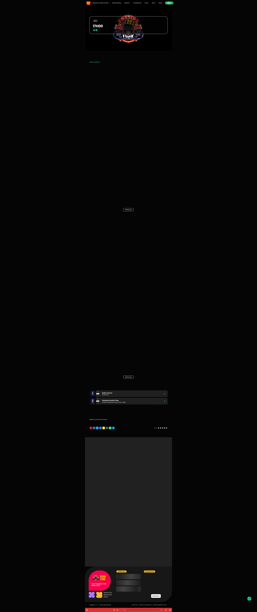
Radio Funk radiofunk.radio (127, 369)
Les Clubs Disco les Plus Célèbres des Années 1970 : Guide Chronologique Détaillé (128, 129)
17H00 (120, 540)
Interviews (94, 553)
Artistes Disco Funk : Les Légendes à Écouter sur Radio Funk (154, 163)
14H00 (93, 525)
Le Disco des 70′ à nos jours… (153, 95)
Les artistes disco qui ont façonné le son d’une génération (128, 95)
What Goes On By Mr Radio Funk (155, 369)
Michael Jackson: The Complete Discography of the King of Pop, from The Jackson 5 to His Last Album (158, 584)
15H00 (120, 525)
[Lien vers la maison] (88, 3)
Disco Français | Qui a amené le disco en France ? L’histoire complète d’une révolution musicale (101, 130)
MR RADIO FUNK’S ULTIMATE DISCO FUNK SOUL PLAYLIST (157, 576)
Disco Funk (93, 92)
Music (93, 366)
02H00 (93, 509)
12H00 (120, 509)
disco (95, 21)
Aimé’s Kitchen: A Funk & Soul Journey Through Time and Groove (127, 196)
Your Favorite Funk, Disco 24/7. (98, 585)
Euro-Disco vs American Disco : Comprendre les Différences (154, 129)
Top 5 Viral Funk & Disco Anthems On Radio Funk (99, 196)
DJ (122, 314)
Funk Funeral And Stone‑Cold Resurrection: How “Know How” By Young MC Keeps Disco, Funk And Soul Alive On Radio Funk (154, 197)
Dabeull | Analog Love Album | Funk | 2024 (157, 590)
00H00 (93, 540)
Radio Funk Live (96, 369)
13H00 (147, 509)
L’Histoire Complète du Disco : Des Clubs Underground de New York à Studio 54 (101, 163)
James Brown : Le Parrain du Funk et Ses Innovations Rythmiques (128, 162)
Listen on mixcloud (94, 62)
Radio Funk (96, 605)
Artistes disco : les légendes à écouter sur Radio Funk (100, 95)
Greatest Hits (149, 540)
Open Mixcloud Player (169, 2)
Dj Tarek (122, 317)
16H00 (147, 525)
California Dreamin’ (97, 556)
